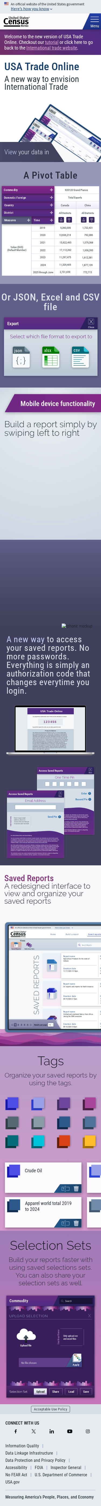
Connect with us (22, 1423)
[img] (16, 21)
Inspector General (66, 1467)
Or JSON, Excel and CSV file (50, 302)
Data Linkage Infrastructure (29, 1453)
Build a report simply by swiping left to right (50, 428)
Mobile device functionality (57, 404)
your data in (26, 152)
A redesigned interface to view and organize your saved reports (47, 893)
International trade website (51, 48)
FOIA (39, 1467)
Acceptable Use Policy (50, 1409)
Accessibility (16, 1467)
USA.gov (12, 1482)
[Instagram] (88, 1432)
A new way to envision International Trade (41, 83)
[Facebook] (16, 1432)
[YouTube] (70, 1432)
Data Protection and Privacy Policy (35, 1460)
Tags (50, 1061)
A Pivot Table (50, 175)
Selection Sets (50, 1245)
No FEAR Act (16, 1474)
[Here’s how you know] (50, 6)
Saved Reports (29, 878)
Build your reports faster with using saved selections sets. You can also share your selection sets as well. (51, 1271)
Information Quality (22, 1445)
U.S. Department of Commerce (61, 1474)
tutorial (51, 42)
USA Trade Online (41, 66)
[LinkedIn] (52, 1432)
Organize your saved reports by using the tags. (51, 1079)
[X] (34, 1432)
